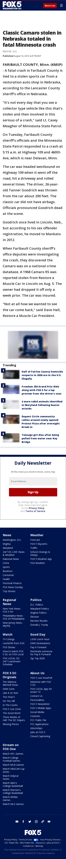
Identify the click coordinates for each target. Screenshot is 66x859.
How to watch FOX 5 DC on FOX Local (13, 653)
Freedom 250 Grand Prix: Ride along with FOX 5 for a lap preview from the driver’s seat (41, 390)
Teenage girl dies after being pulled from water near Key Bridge (40, 438)
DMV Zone (9, 688)
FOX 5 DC (7, 51)
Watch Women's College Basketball (13, 791)
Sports (6, 567)
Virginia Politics (38, 612)
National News (11, 559)
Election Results (39, 620)
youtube (17, 821)
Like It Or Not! (10, 692)
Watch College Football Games (11, 759)
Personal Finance (12, 583)
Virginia (6, 543)
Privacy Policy (37, 508)
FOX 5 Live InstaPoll (41, 677)
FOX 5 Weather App (41, 559)
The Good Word (11, 713)
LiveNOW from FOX (13, 643)
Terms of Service (35, 511)
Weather (36, 535)
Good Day (37, 634)
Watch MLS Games (13, 804)
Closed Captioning (40, 736)
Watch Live (50, 6)
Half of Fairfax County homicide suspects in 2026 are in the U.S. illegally (42, 375)
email (49, 821)
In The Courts (10, 705)
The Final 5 (9, 697)
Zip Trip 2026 (37, 658)
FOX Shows (9, 647)
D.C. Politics (36, 604)
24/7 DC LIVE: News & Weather (14, 553)
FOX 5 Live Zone (12, 709)
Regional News (9, 602)
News (7, 535)
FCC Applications (39, 724)
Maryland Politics (39, 608)
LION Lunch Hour (39, 639)
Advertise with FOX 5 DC (40, 683)
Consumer (8, 575)
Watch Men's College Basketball (13, 784)
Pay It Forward (38, 647)
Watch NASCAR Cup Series (14, 770)
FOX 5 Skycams (38, 543)
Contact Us (36, 696)
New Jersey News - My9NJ (13, 624)
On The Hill (9, 701)
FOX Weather (37, 563)
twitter (29, 821)
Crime (6, 563)
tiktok (42, 821)
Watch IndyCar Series (11, 777)
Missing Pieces (11, 724)
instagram (36, 821)
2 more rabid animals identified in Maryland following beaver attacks (42, 405)
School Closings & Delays (40, 553)
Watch (7, 634)
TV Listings (9, 639)
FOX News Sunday (13, 587)
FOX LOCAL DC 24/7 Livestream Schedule (11, 661)
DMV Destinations (40, 643)
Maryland (8, 547)
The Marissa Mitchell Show (10, 683)
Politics (35, 600)
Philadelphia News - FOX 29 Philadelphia (13, 617)
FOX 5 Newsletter (40, 704)
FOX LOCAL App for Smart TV (41, 690)
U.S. (15, 51)
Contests (35, 716)
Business (8, 571)
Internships (36, 728)
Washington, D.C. (12, 539)
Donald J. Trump (39, 624)
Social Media (37, 712)
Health (6, 579)
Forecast (35, 539)
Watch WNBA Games (10, 798)
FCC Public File (38, 720)
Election (34, 616)
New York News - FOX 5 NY (12, 610)
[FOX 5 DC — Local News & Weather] (12, 5)
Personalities (37, 700)
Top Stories (9, 591)
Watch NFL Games (13, 753)
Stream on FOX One (11, 747)
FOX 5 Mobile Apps (40, 708)
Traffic (33, 547)
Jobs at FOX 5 (37, 732)
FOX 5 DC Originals (10, 675)
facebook (23, 821)
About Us (37, 673)
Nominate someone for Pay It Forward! (41, 653)
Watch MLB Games (13, 764)
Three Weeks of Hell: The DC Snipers (14, 718)
